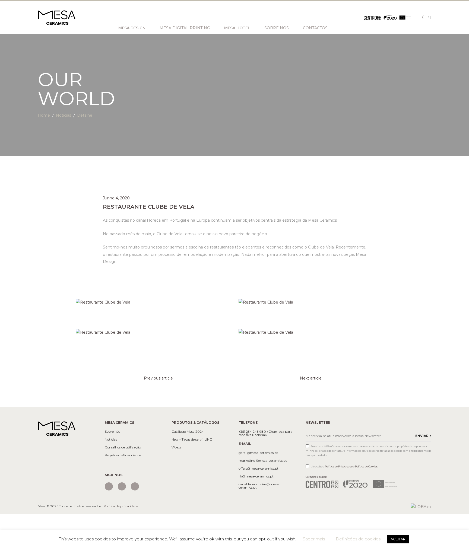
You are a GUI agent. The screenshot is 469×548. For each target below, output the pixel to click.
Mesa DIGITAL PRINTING (185, 28)
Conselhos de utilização (123, 447)
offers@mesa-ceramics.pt (258, 468)
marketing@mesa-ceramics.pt (263, 460)
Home (44, 115)
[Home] (57, 428)
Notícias (63, 115)
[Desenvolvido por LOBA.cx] (421, 506)
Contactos (315, 28)
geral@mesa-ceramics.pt (258, 452)
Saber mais (314, 538)
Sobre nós (276, 28)
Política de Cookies (366, 466)
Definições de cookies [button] (358, 538)
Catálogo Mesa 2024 (188, 431)
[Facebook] (122, 486)
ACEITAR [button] (398, 539)
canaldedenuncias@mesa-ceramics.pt (259, 486)
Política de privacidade (120, 506)
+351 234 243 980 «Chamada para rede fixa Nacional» (265, 433)
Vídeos (176, 447)
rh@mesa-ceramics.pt (256, 476)
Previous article (158, 378)
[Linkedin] (135, 486)
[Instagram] (109, 486)
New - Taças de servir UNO (192, 439)
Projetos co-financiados (123, 455)
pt (428, 17)
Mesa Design (131, 28)
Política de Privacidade (339, 466)
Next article (311, 378)
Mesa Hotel (237, 28)
